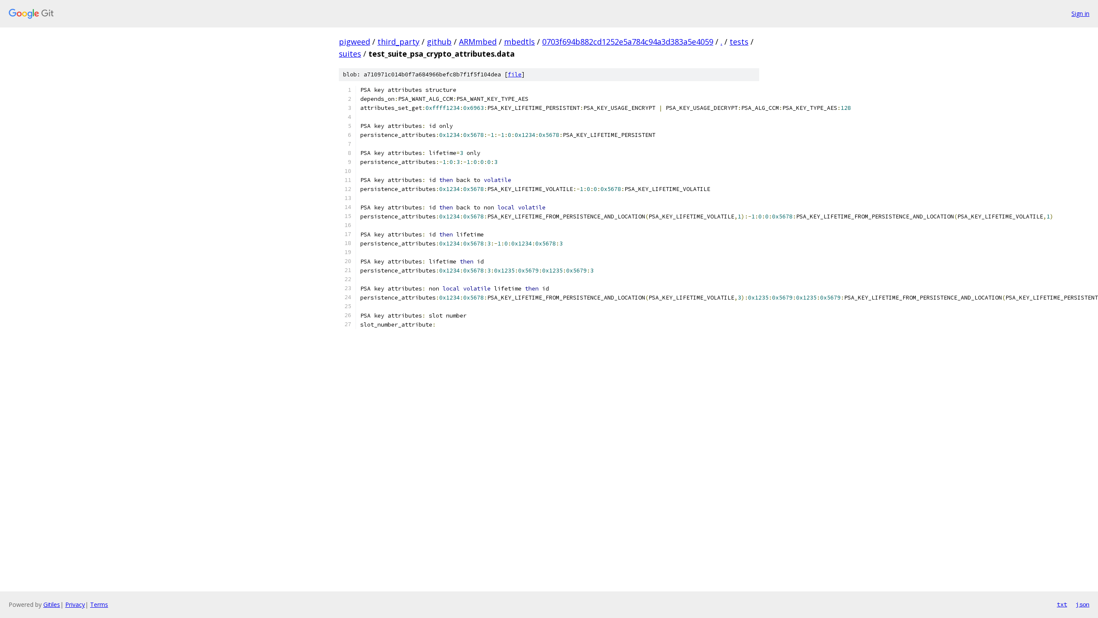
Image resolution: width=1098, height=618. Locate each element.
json (1082, 604)
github (439, 41)
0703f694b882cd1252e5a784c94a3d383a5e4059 (627, 41)
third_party (398, 41)
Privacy (75, 604)
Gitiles (51, 604)
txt (1062, 604)
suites (350, 53)
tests (739, 41)
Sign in (1080, 13)
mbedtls (519, 41)
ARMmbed (478, 41)
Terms (99, 604)
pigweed (354, 41)
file (515, 74)
